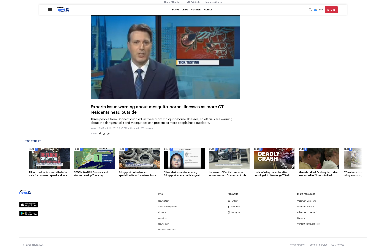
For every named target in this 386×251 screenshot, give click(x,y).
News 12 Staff (97, 128)
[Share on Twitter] (104, 133)
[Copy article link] (108, 133)
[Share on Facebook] (100, 133)
